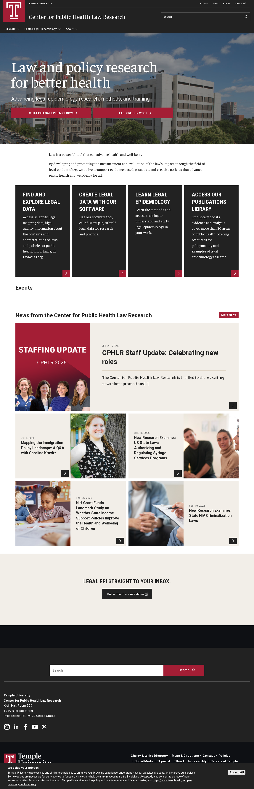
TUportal (163, 761)
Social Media (144, 761)
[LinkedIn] (16, 727)
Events (226, 3)
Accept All (236, 772)
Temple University (40, 3)
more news (228, 314)
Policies (224, 755)
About (69, 29)
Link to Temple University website (28, 760)
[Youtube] (35, 727)
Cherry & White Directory (149, 755)
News (216, 3)
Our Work (9, 29)
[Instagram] (7, 727)
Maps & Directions (185, 755)
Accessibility (197, 761)
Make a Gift (240, 3)
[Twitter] (44, 727)
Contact (204, 3)
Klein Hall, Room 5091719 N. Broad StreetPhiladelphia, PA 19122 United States (29, 711)
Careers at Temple (224, 761)
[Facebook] (25, 727)
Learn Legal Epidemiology (41, 29)
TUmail (179, 761)
